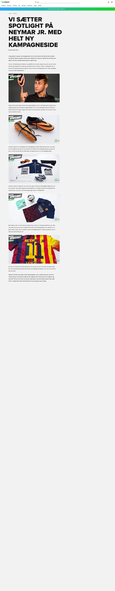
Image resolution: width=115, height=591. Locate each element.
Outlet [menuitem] (39, 5)
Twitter (44, 281)
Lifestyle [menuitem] (24, 5)
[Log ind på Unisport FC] (108, 2)
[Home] (5, 2)
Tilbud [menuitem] (35, 5)
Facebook (36, 281)
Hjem (10, 13)
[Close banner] (113, 9)
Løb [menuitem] (19, 5)
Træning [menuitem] (15, 5)
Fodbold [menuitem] (3, 5)
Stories (15, 13)
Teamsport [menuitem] (29, 5)
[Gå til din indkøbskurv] (111, 2)
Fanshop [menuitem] (9, 5)
